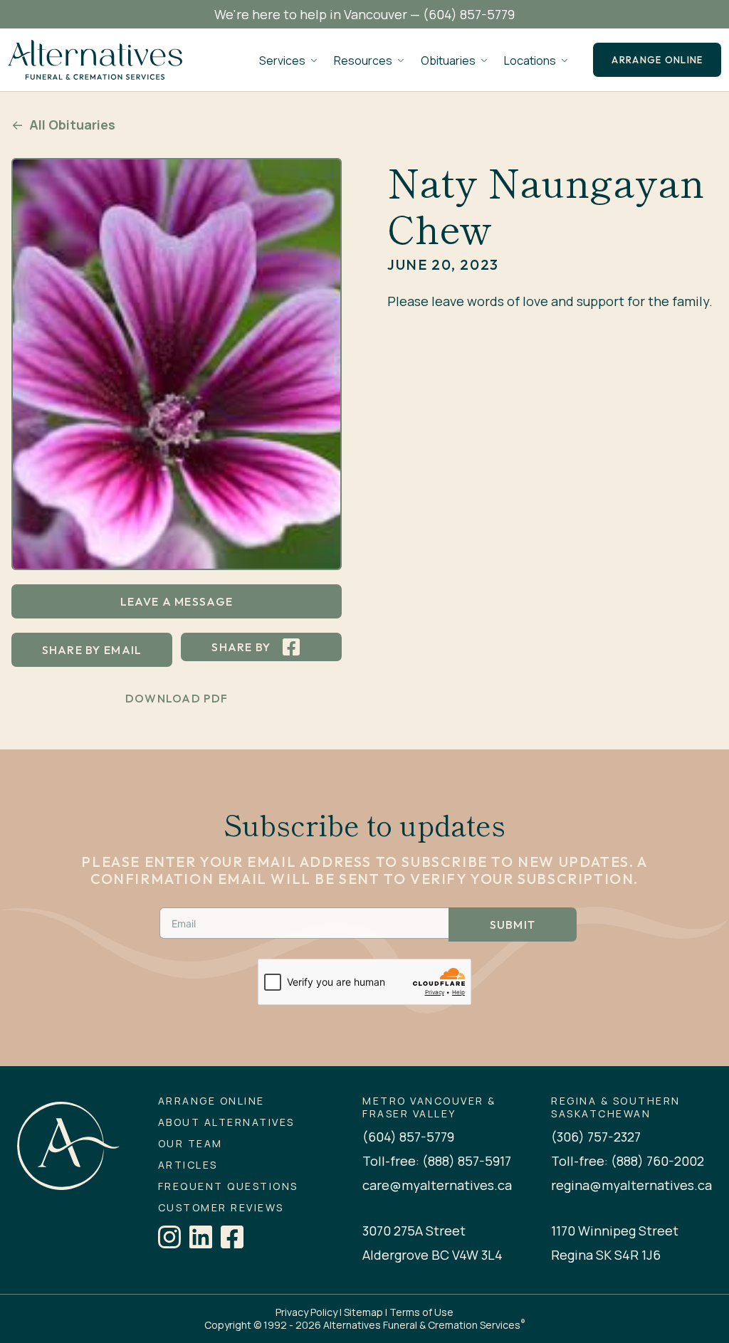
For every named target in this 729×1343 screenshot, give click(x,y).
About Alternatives (226, 1122)
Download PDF (176, 698)
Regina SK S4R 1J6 (606, 1254)
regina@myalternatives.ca (631, 1185)
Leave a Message (176, 601)
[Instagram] (169, 1237)
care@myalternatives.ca (437, 1185)
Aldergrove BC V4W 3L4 (432, 1254)
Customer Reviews (221, 1207)
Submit (513, 924)
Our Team (190, 1143)
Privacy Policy (306, 1312)
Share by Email (92, 650)
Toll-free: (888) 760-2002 (627, 1160)
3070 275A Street (414, 1230)
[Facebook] (232, 1237)
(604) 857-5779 (469, 14)
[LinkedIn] (200, 1237)
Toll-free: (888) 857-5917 (436, 1160)
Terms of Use (421, 1312)
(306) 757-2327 (596, 1136)
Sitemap (363, 1312)
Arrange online (657, 59)
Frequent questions (228, 1186)
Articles (188, 1165)
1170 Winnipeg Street (614, 1230)
